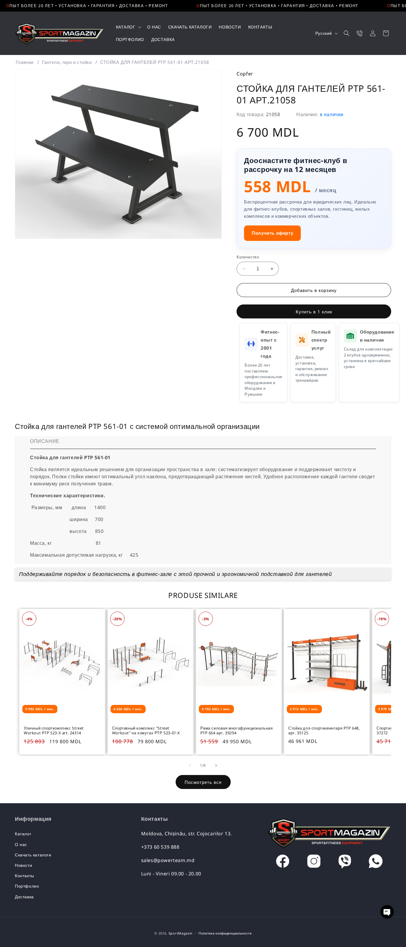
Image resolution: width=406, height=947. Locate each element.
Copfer (245, 73)
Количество (248, 257)
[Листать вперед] (216, 765)
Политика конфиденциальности (225, 933)
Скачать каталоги (33, 855)
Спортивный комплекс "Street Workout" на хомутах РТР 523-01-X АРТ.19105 (146, 730)
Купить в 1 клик (314, 312)
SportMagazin (181, 933)
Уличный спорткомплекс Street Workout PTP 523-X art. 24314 (54, 730)
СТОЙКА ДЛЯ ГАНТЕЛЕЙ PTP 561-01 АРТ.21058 (154, 62)
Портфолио (27, 886)
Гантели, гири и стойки (67, 62)
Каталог (23, 833)
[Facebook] (282, 863)
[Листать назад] (189, 765)
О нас (21, 844)
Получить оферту (272, 233)
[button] (128, 27)
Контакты (24, 875)
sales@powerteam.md (168, 860)
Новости (23, 865)
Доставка (24, 896)
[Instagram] (313, 863)
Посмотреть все (203, 782)
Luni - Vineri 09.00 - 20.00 (171, 873)
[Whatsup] (375, 863)
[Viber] (344, 863)
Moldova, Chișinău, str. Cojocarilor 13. (186, 833)
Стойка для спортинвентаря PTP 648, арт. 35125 (324, 730)
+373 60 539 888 (160, 847)
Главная (25, 62)
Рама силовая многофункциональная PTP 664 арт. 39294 (236, 730)
